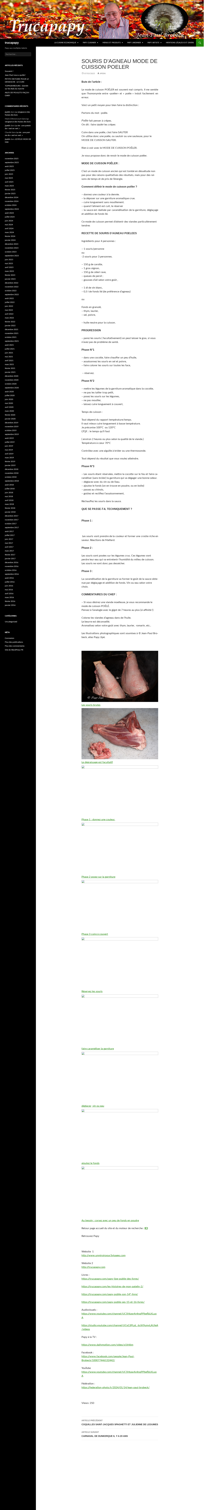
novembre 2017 (11, 520)
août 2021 (9, 345)
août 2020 (9, 392)
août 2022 (9, 298)
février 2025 (10, 190)
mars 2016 (9, 597)
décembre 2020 (11, 376)
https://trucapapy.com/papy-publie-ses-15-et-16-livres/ (113, 1302)
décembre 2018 (11, 469)
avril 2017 (9, 547)
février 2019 (10, 461)
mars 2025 (9, 186)
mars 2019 (9, 458)
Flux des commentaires (14, 646)
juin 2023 (9, 260)
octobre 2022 (10, 291)
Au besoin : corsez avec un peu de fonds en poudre (110, 1220)
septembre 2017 (12, 527)
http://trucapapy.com (93, 1267)
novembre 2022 (11, 287)
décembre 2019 (11, 423)
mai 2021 (9, 357)
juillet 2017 (10, 535)
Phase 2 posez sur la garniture (98, 877)
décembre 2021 (11, 329)
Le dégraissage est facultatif (97, 762)
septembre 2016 (12, 574)
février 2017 (10, 555)
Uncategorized (11, 622)
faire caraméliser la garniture (98, 1048)
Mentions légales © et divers (180, 43)
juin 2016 (9, 586)
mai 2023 (9, 263)
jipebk (103, 73)
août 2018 (9, 485)
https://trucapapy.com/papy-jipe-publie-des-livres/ (110, 1278)
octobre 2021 (10, 337)
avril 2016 (9, 593)
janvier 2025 (10, 193)
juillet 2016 (10, 582)
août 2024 (9, 213)
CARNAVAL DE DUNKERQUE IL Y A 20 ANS (105, 1434)
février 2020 (10, 415)
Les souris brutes (91, 705)
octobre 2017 (10, 524)
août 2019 (9, 438)
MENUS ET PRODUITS (112, 43)
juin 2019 (9, 446)
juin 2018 (9, 493)
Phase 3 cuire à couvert (95, 934)
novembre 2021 (11, 333)
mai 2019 (9, 450)
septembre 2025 (12, 162)
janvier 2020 (10, 419)
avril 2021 (9, 360)
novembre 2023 (11, 248)
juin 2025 (9, 174)
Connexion (9, 638)
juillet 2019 (10, 442)
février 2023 (10, 275)
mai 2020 (9, 403)
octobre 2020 (10, 384)
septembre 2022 (12, 294)
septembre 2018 (12, 481)
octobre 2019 (10, 430)
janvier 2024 (10, 240)
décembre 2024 (11, 197)
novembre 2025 (11, 159)
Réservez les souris (92, 991)
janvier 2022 (10, 326)
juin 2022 (9, 306)
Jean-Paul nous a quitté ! (15, 75)
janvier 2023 (10, 279)
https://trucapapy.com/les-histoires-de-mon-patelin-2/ (112, 1286)
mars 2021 (9, 364)
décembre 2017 (11, 516)
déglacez (86, 1106)
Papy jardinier (134, 43)
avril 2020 (9, 407)
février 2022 (10, 322)
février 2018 (10, 508)
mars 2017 (9, 551)
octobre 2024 (10, 205)
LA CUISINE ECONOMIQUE (65, 43)
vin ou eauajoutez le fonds (93, 1135)
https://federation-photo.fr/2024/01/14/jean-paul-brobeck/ (116, 1387)
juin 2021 (9, 353)
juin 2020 (9, 399)
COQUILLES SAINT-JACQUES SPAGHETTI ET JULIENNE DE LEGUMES (120, 1422)
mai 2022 (9, 310)
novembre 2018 (11, 473)
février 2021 (10, 368)
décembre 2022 (11, 283)
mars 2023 (9, 271)
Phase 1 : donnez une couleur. (98, 819)
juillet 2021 (10, 349)
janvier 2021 (10, 372)
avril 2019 (9, 454)
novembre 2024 (11, 201)
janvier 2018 (10, 512)
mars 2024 (9, 232)
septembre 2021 (12, 341)
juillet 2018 (10, 489)
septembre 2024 (12, 209)
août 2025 (9, 166)
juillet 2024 (10, 217)
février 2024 (10, 236)
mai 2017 (9, 543)
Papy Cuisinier (89, 43)
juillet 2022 (10, 302)
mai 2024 (9, 225)
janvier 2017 (10, 559)
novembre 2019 (11, 426)
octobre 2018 (10, 477)
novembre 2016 (11, 566)
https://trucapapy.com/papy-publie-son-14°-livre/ (110, 1294)
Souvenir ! (9, 71)
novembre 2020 (11, 380)
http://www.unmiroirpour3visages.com (103, 1255)
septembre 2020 (12, 388)
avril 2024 (9, 228)
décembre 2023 (11, 244)
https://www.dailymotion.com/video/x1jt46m (107, 1344)
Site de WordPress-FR (14, 650)
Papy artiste (153, 43)
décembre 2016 (11, 562)
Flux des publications (14, 642)
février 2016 (10, 601)
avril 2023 (9, 267)
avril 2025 (9, 182)
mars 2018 (9, 504)
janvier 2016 (10, 605)
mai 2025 (9, 178)
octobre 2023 (10, 252)
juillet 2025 (10, 170)
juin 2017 (9, 539)
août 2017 (9, 531)
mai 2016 (9, 590)
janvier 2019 (10, 465)
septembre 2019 (12, 434)
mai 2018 (9, 496)
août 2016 (9, 578)
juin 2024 (9, 221)
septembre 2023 (12, 256)
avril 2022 (9, 314)
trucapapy (12, 42)
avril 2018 (9, 500)
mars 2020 (9, 411)
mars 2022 (9, 318)
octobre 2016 (10, 570)
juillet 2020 (10, 395)
